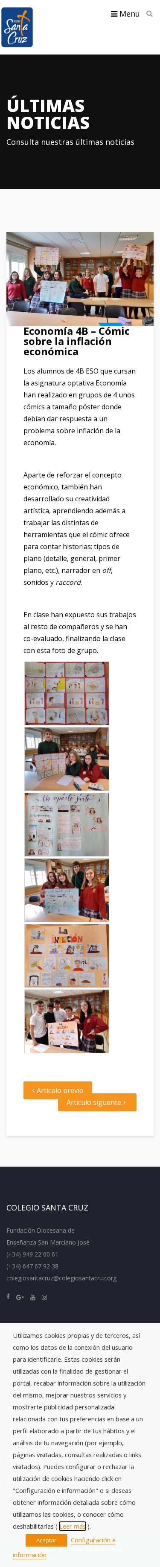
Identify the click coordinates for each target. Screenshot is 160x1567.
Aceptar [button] (46, 1540)
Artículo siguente (94, 1102)
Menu (128, 14)
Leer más (72, 1526)
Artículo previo (60, 1090)
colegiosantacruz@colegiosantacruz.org (61, 1278)
